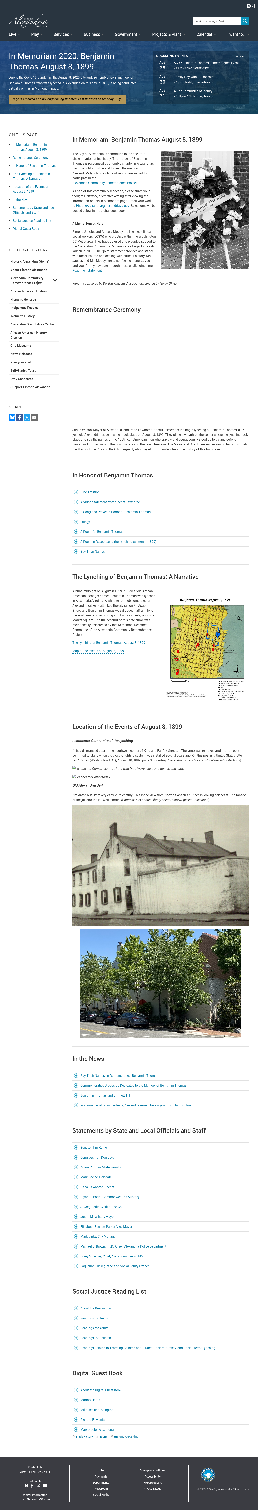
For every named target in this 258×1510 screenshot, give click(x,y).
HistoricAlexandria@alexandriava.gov (102, 205)
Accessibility (153, 1476)
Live (12, 34)
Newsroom (101, 1488)
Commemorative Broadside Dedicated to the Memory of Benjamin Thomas (133, 1085)
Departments (101, 1482)
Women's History (22, 316)
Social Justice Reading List (32, 220)
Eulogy (85, 522)
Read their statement (87, 270)
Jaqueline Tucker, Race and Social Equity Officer (114, 1266)
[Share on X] (27, 417)
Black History (84, 1436)
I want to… (236, 34)
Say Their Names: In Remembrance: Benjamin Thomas (119, 1075)
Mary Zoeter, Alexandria (97, 1429)
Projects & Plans (167, 34)
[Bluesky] (12, 417)
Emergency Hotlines (152, 1470)
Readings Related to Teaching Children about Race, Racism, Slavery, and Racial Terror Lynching (147, 1348)
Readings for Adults (94, 1328)
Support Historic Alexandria (30, 387)
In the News (21, 199)
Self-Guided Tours (23, 370)
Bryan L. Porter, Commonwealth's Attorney (110, 1197)
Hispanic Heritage (23, 299)
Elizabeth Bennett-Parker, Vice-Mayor (106, 1226)
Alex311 (25, 1472)
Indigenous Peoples (24, 307)
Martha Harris (90, 1400)
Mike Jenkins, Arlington (96, 1410)
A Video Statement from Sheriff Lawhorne (110, 502)
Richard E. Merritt (92, 1419)
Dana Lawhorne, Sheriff (97, 1187)
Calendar (204, 34)
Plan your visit (20, 362)
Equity (103, 1436)
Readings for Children (95, 1338)
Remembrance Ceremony (30, 157)
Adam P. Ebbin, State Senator (101, 1167)
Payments (101, 1476)
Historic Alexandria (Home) (29, 261)
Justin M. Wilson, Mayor (97, 1216)
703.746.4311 (41, 1472)
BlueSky (26, 1486)
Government (126, 34)
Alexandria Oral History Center (32, 324)
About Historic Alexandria (28, 270)
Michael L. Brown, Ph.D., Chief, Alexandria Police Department (123, 1246)
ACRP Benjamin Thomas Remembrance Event (206, 63)
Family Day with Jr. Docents (193, 77)
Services (61, 34)
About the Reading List (96, 1308)
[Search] (245, 21)
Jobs (101, 1470)
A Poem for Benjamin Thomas (101, 531)
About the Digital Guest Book (100, 1390)
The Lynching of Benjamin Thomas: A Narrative (31, 176)
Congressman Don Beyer (97, 1157)
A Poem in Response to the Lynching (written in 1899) (118, 541)
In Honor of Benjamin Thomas (34, 165)
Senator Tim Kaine (93, 1147)
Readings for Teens (94, 1318)
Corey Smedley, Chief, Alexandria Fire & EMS (111, 1256)
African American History (28, 291)
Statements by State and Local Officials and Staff (34, 210)
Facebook (32, 1486)
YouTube (45, 1486)
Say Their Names (92, 551)
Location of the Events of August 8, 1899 (30, 189)
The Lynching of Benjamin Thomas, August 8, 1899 (108, 642)
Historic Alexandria (126, 1436)
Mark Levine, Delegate (96, 1177)
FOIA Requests (152, 1482)
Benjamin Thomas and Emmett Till (105, 1095)
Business (92, 34)
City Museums (20, 345)
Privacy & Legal (152, 1488)
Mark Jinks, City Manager (98, 1236)
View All (241, 56)
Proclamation (90, 492)
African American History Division (28, 335)
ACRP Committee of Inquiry (193, 91)
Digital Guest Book (26, 228)
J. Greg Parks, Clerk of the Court (102, 1207)
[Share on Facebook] (19, 417)
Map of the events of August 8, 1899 (98, 651)
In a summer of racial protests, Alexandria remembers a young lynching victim (135, 1105)
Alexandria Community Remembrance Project (26, 280)
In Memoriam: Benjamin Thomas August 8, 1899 (30, 147)
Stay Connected (21, 378)
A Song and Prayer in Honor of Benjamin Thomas (115, 512)
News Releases (21, 354)
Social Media (101, 1494)
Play (35, 34)
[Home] (28, 21)
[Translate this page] (251, 5)
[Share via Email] (34, 417)
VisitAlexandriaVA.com (35, 1499)
